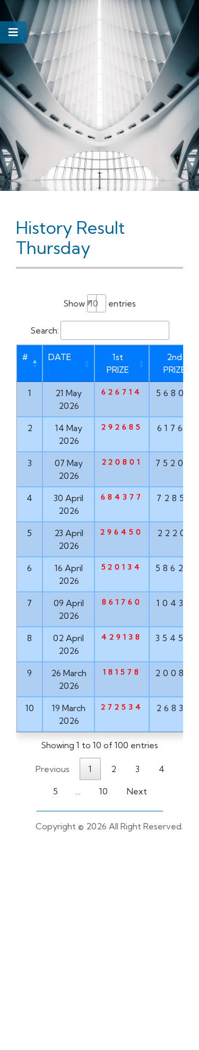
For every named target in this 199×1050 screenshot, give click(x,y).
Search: (44, 330)
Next (137, 791)
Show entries (99, 303)
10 (103, 791)
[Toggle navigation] (13, 32)
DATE (59, 357)
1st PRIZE (118, 363)
